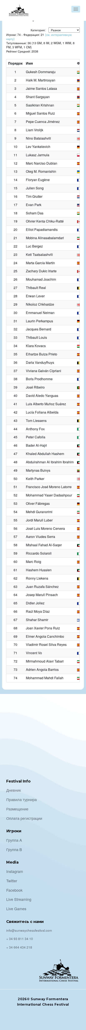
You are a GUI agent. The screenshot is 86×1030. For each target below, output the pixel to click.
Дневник (13, 790)
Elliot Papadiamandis (42, 229)
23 (15, 254)
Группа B (14, 849)
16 (15, 196)
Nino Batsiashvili (38, 138)
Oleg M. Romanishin (41, 171)
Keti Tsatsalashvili (39, 254)
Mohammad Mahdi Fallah (44, 677)
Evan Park (33, 204)
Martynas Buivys (38, 470)
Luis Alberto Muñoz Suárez (46, 403)
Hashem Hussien (39, 570)
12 (15, 163)
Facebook (14, 890)
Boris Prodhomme (39, 378)
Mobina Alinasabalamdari (45, 237)
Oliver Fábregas (38, 503)
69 (15, 636)
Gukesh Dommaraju (41, 71)
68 (15, 628)
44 (15, 428)
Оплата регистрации (24, 818)
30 (15, 312)
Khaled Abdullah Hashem (45, 453)
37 (15, 370)
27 (15, 287)
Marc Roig (33, 561)
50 (15, 478)
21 (15, 237)
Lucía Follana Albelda (42, 412)
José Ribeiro (35, 387)
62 (15, 578)
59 (15, 553)
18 (15, 213)
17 (15, 204)
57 (15, 536)
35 (15, 354)
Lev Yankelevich (38, 146)
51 (15, 486)
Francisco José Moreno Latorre (49, 486)
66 (15, 611)
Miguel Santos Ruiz (40, 113)
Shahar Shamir (37, 619)
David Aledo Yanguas (42, 395)
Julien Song (35, 188)
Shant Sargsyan (38, 96)
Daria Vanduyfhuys (40, 362)
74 (15, 677)
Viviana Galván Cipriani (43, 370)
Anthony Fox (35, 428)
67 (15, 619)
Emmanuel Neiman (40, 312)
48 (15, 462)
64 (15, 594)
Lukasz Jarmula (37, 154)
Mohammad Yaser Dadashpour (49, 495)
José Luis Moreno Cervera (45, 528)
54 (15, 511)
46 (15, 445)
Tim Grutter (34, 196)
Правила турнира (21, 799)
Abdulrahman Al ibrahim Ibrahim (50, 462)
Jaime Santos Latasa (41, 88)
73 (15, 669)
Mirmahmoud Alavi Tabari (45, 661)
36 (15, 362)
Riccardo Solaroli (39, 553)
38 (15, 378)
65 (15, 603)
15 (15, 188)
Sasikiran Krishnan (40, 105)
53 (15, 503)
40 (15, 395)
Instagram (14, 871)
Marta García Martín (40, 262)
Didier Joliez (35, 603)
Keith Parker (35, 478)
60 (15, 561)
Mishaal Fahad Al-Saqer (44, 544)
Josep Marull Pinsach (42, 594)
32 (15, 329)
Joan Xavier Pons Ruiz (43, 628)
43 (15, 420)
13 (15, 171)
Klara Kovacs (36, 345)
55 (15, 520)
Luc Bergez (34, 246)
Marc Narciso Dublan (41, 163)
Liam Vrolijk (34, 130)
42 (15, 412)
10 (15, 146)
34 (15, 345)
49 (15, 470)
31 (15, 321)
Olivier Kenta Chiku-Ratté (45, 221)
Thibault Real (36, 287)
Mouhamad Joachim (41, 279)
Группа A (14, 840)
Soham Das (34, 213)
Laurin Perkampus (39, 321)
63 (15, 586)
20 (15, 229)
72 (15, 661)
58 (15, 544)
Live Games (16, 908)
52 (15, 495)
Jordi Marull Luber (39, 520)
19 (15, 221)
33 (15, 337)
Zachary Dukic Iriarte (41, 271)
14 (15, 179)
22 (15, 246)
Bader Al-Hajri (36, 445)
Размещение (17, 808)
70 (15, 644)
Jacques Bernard (38, 329)
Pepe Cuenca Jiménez (43, 121)
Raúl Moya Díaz (38, 611)
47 (15, 453)
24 (15, 262)
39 (15, 387)
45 (15, 437)
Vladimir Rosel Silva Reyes (46, 644)
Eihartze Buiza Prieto (41, 354)
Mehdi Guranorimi (39, 511)
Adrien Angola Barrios (42, 669)
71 (15, 652)
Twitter (11, 880)
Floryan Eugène (38, 179)
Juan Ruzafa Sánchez (42, 586)
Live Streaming (18, 899)
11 (15, 154)
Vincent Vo (34, 652)
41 (15, 403)
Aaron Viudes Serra (40, 536)
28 (15, 296)
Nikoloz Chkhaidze (40, 304)
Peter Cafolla (35, 437)
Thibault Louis (36, 337)
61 (15, 570)
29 (15, 304)
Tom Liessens (36, 420)
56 (15, 528)
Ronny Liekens (37, 578)
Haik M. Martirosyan (40, 80)
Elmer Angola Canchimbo (45, 636)
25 (15, 271)
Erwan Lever (35, 296)
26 (15, 279)
